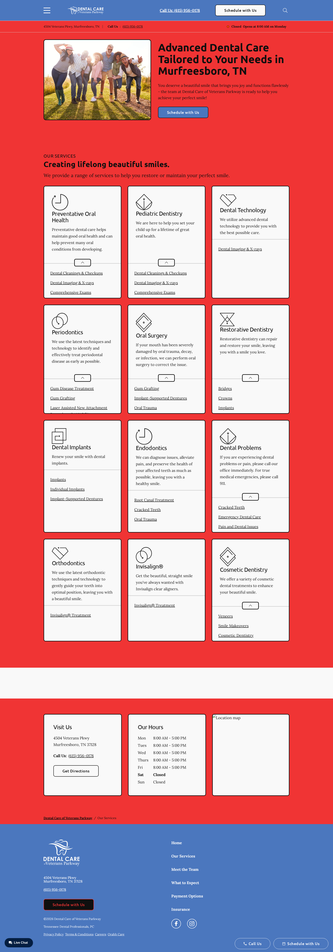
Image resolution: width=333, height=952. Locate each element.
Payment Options (187, 896)
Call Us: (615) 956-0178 (180, 10)
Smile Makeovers (233, 625)
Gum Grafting (62, 398)
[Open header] (48, 10)
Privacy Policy (54, 934)
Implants (226, 407)
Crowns (225, 398)
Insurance (180, 909)
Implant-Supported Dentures (160, 398)
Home (176, 842)
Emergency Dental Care (239, 516)
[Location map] (251, 755)
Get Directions (76, 770)
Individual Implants (67, 489)
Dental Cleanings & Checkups (76, 273)
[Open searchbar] (285, 10)
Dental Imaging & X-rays (72, 282)
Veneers (225, 616)
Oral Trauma (145, 407)
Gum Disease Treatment (72, 388)
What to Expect (185, 882)
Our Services (183, 856)
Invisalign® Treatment (70, 615)
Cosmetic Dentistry (236, 635)
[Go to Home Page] (85, 10)
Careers (100, 934)
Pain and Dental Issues (238, 526)
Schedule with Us (240, 10)
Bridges (225, 388)
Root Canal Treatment (154, 500)
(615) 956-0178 (133, 26)
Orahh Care (116, 934)
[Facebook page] (176, 923)
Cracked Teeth (147, 509)
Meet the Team (184, 869)
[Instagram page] (192, 923)
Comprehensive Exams (70, 292)
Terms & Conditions (79, 934)
